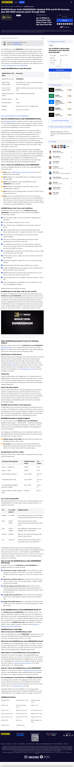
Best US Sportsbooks (9, 6)
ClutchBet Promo (20, 725)
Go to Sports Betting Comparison (60, 120)
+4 (67, 146)
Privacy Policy (21, 743)
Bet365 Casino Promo (21, 710)
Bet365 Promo (4, 705)
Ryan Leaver (56, 172)
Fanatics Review (59, 115)
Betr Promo (19, 720)
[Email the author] (43, 38)
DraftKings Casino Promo (22, 700)
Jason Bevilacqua (57, 177)
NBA (10, 363)
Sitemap (37, 743)
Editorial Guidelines (57, 743)
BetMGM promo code (20, 686)
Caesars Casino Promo (6, 716)
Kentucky (16, 663)
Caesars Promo (34, 705)
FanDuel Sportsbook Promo (21, 706)
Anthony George (56, 187)
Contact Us (9, 743)
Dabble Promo (4, 720)
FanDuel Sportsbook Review (59, 104)
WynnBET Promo (5, 725)
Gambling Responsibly (46, 743)
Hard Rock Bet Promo (36, 710)
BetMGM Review (19, 6)
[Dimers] (7, 2)
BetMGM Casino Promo (36, 713)
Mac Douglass (16, 42)
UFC (33, 365)
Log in (16, 2)
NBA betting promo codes (28, 369)
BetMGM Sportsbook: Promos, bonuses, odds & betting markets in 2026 (61, 133)
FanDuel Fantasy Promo (7, 713)
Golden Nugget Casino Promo (36, 721)
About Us (3, 743)
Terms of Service (30, 743)
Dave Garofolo (56, 156)
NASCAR (14, 365)
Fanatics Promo (5, 710)
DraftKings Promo (5, 700)
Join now (22, 2)
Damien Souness (18, 44)
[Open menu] (71, 2)
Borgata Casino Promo (36, 716)
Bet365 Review (58, 96)
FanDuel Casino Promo (21, 713)
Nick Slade (55, 182)
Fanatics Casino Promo (21, 716)
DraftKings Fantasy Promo (35, 701)
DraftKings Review (59, 90)
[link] (64, 735)
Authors (15, 743)
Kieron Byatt (56, 192)
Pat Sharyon (56, 166)
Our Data (66, 743)
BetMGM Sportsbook (10, 121)
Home (2, 6)
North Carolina (26, 663)
